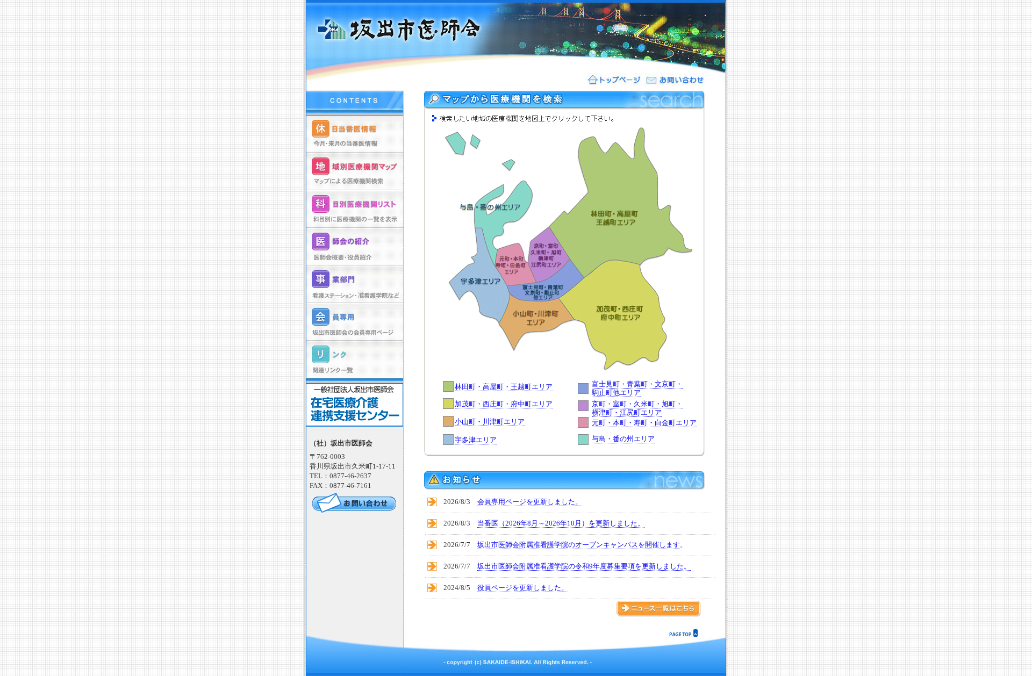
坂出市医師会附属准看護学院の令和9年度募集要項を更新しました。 (584, 566)
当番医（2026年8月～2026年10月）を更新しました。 (560, 523)
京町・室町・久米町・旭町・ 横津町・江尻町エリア (637, 408)
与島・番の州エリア (623, 439)
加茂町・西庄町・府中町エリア (504, 404)
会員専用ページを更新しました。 (529, 502)
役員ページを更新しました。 (522, 588)
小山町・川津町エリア (490, 422)
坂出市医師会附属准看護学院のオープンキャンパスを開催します (578, 545)
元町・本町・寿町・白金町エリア (644, 423)
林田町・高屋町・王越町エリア (504, 387)
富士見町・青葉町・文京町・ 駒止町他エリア (637, 388)
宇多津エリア (476, 440)
